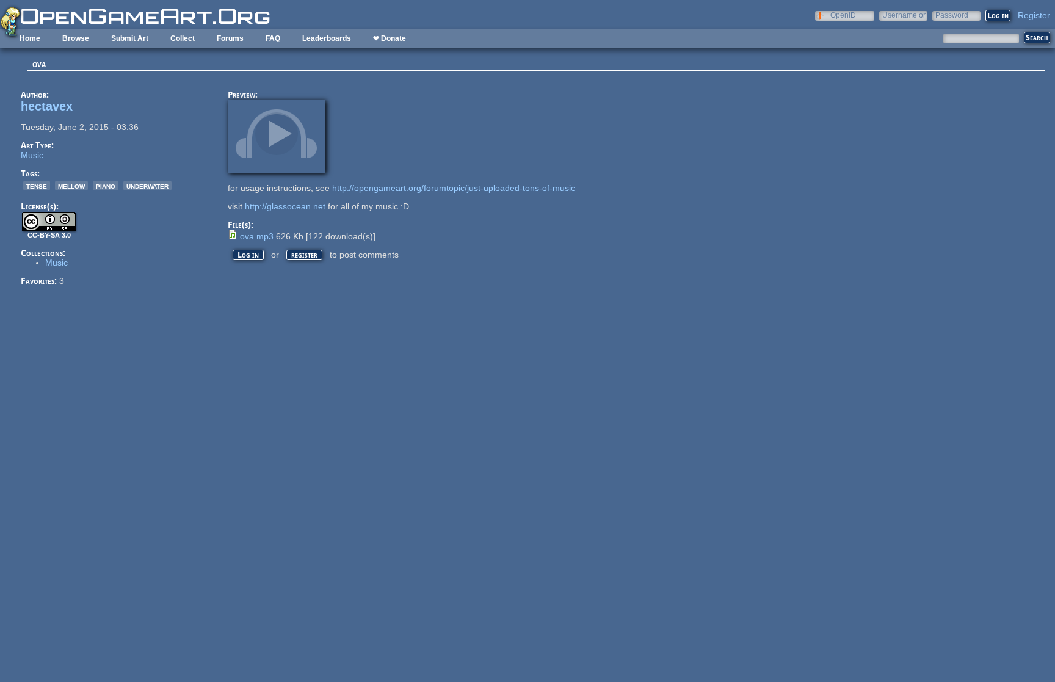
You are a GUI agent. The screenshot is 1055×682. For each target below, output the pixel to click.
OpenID (843, 15)
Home (30, 38)
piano (105, 185)
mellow (71, 185)
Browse (75, 38)
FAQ (273, 38)
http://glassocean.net (285, 206)
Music (32, 155)
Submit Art (129, 38)
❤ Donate (389, 38)
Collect (182, 38)
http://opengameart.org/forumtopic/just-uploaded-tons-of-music (453, 188)
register (304, 254)
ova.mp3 (257, 236)
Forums (230, 38)
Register (1034, 15)
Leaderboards (326, 38)
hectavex (47, 106)
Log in (248, 254)
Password (951, 15)
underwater (147, 185)
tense (36, 185)
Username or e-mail (904, 15)
